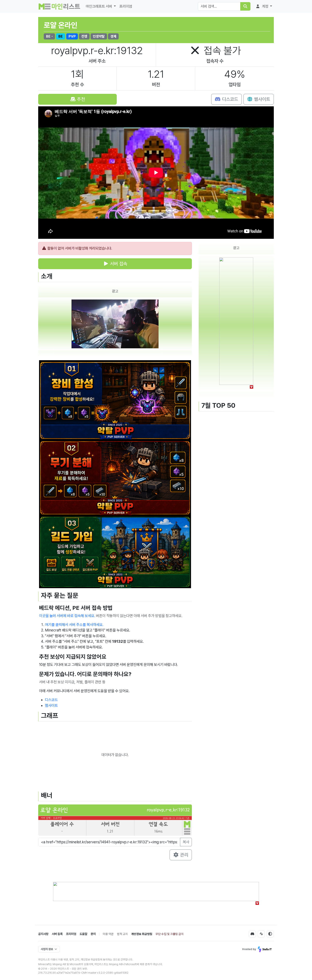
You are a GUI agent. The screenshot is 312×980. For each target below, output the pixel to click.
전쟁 (84, 36)
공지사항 (43, 934)
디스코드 (229, 99)
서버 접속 (118, 263)
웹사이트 (261, 99)
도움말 (83, 934)
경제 (113, 36)
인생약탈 (99, 36)
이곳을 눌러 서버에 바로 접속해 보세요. (67, 615)
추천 (80, 99)
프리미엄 (125, 6)
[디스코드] (252, 934)
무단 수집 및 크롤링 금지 (170, 934)
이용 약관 (108, 934)
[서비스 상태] (261, 934)
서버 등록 (57, 934)
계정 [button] (265, 6)
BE (60, 36)
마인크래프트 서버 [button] (99, 6)
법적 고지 (122, 934)
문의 (93, 934)
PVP (72, 36)
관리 (183, 855)
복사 (186, 842)
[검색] (245, 6)
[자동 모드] (270, 934)
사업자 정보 (47, 949)
